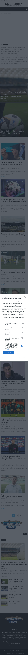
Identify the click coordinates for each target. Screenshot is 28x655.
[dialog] (14, 327)
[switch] (22, 327)
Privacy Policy (22, 358)
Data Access (14, 358)
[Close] (25, 297)
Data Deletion (5, 358)
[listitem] (14, 324)
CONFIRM (8, 352)
